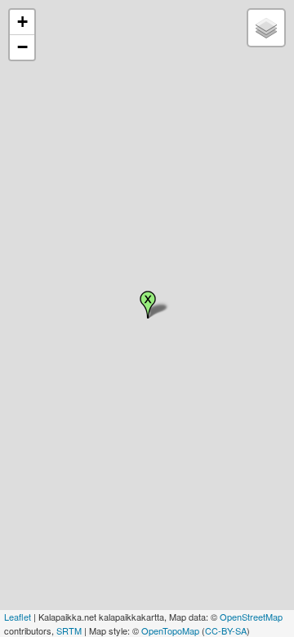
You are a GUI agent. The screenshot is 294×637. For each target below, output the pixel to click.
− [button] (22, 47)
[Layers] (266, 28)
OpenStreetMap (251, 616)
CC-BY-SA (226, 630)
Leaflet (17, 616)
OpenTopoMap (170, 630)
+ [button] (22, 21)
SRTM (69, 630)
